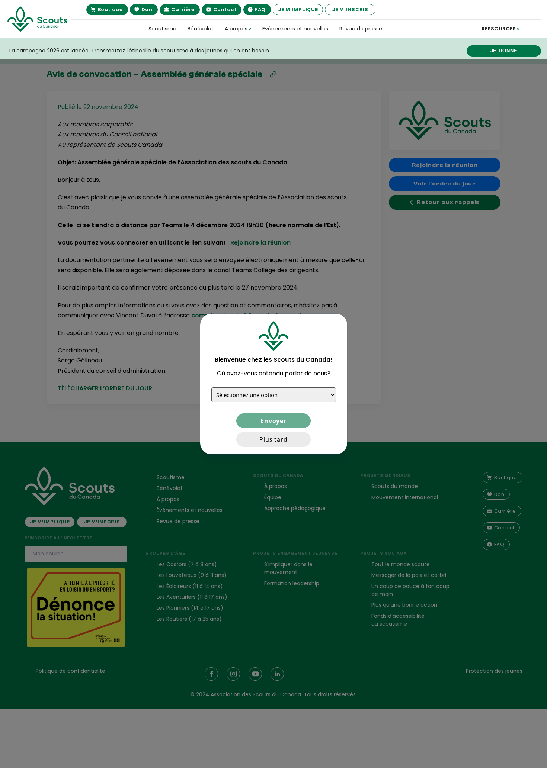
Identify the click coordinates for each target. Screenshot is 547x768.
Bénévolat (201, 28)
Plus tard (273, 439)
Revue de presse (360, 28)
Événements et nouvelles (295, 28)
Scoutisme (162, 28)
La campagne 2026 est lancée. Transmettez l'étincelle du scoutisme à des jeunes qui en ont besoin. (139, 50)
